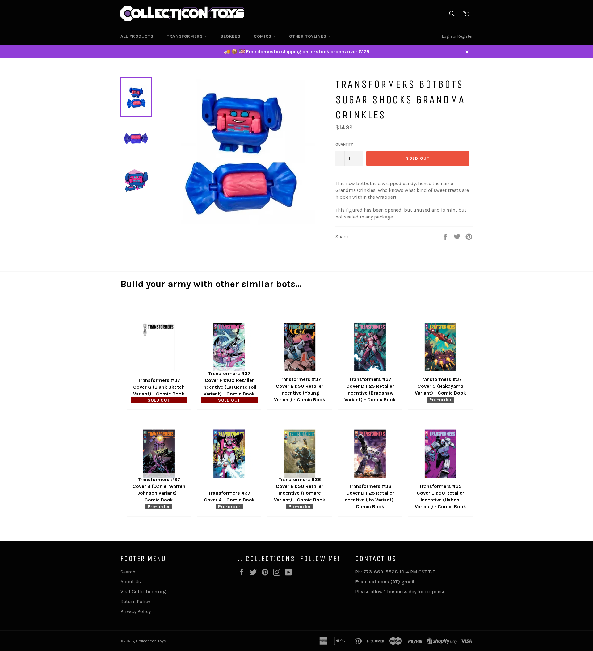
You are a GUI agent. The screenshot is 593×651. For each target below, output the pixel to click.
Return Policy (135, 601)
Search (127, 572)
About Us (130, 582)
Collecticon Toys (151, 641)
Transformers (185, 36)
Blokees (230, 36)
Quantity (344, 144)
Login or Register (457, 36)
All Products (136, 36)
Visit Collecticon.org (143, 591)
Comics (263, 36)
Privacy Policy (135, 611)
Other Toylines (308, 36)
